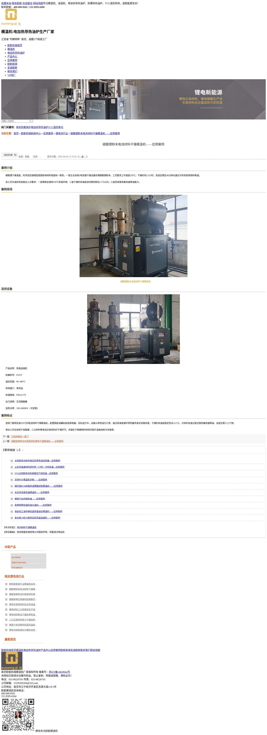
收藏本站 (6, 3)
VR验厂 (11, 75)
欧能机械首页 (14, 45)
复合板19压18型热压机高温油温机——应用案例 (37, 518)
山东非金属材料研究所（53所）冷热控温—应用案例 (39, 467)
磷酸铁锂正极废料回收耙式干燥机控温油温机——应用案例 (23, 599)
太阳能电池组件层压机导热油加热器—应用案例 (37, 461)
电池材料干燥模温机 (26, 527)
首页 (16, 133)
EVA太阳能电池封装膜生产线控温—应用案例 (36, 473)
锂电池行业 (62, 133)
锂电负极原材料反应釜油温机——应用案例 (23, 604)
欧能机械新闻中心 (31, 133)
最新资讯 (10, 639)
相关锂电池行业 (14, 576)
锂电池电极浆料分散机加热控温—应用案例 (23, 630)
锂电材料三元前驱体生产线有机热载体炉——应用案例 (23, 609)
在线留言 (27, 3)
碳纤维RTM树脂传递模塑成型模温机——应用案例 (38, 486)
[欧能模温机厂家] (11, 24)
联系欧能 (17, 3)
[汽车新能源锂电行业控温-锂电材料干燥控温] (133, 99)
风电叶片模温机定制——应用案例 (31, 480)
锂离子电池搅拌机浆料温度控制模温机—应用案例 (23, 625)
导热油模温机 (17, 568)
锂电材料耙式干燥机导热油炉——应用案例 (23, 615)
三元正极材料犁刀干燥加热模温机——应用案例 (23, 620)
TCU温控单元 (55, 127)
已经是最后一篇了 (20, 436)
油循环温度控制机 (18, 563)
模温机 (11, 49)
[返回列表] (9, 157)
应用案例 (12, 60)
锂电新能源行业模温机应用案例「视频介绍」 (23, 584)
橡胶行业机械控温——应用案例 (30, 499)
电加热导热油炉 (16, 53)
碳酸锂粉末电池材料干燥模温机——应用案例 (95, 133)
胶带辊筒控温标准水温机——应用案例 (33, 505)
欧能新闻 (12, 64)
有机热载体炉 (23, 127)
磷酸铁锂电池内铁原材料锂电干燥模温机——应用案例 (37, 441)
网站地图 (38, 3)
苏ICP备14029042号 (59, 672)
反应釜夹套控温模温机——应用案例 (32, 492)
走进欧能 (12, 67)
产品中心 (12, 56)
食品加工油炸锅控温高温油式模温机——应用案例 (38, 511)
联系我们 (12, 71)
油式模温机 (16, 558)
